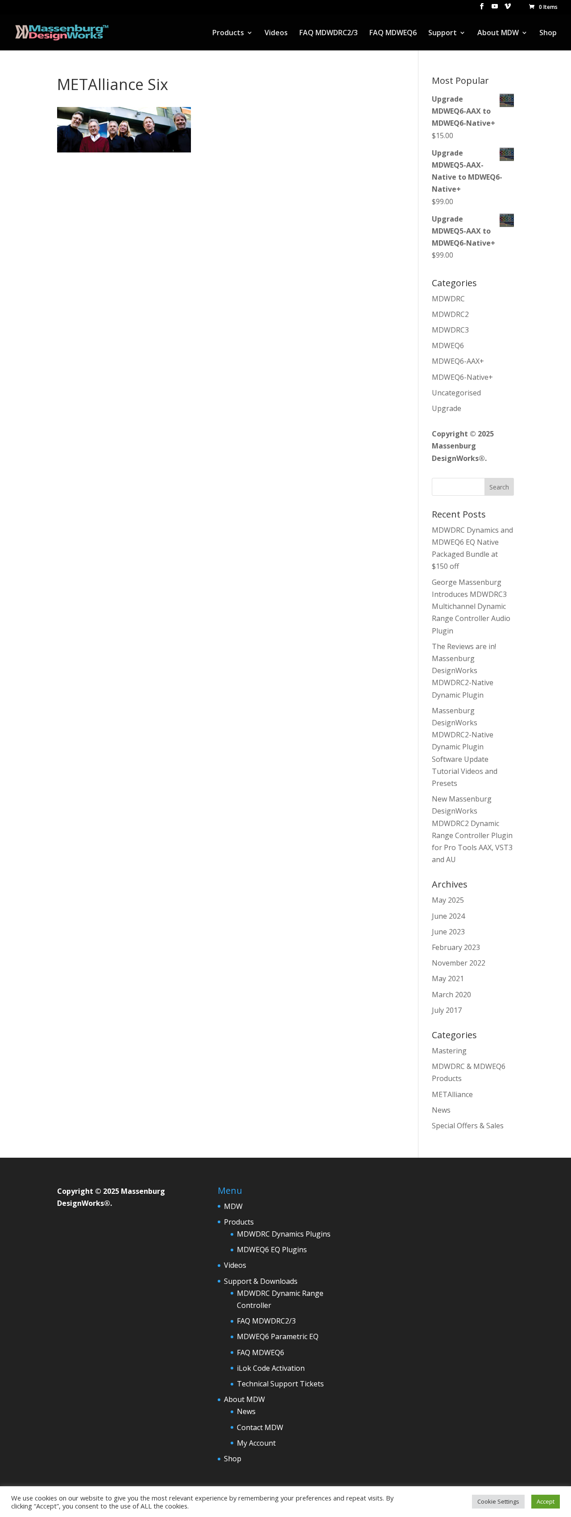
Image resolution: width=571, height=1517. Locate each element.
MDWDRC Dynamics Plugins (284, 1234)
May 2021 (448, 978)
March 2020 (451, 994)
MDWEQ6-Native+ (462, 377)
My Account (256, 1443)
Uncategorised (456, 393)
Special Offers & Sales (468, 1126)
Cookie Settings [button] (498, 1501)
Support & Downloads (261, 1281)
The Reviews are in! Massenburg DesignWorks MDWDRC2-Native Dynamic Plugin (464, 670)
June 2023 (448, 932)
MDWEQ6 (448, 345)
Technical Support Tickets (280, 1384)
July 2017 (447, 1010)
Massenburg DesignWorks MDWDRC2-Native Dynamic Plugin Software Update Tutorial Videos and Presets (464, 747)
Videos (276, 33)
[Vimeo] (508, 9)
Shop (548, 33)
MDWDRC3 (450, 330)
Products (228, 33)
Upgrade (446, 408)
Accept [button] (545, 1501)
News (441, 1110)
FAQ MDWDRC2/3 (328, 33)
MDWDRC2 (450, 314)
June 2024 (448, 916)
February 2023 (456, 947)
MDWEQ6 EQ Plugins (272, 1249)
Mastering (449, 1051)
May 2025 (448, 900)
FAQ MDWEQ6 (393, 33)
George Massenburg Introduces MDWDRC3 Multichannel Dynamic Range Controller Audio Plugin (471, 606)
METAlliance (452, 1094)
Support (442, 33)
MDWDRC (448, 299)
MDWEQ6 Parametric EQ (278, 1336)
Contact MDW (260, 1427)
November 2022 (458, 963)
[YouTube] (495, 9)
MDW (233, 1206)
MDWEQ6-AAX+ (458, 361)
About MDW (498, 33)
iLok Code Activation (271, 1368)
